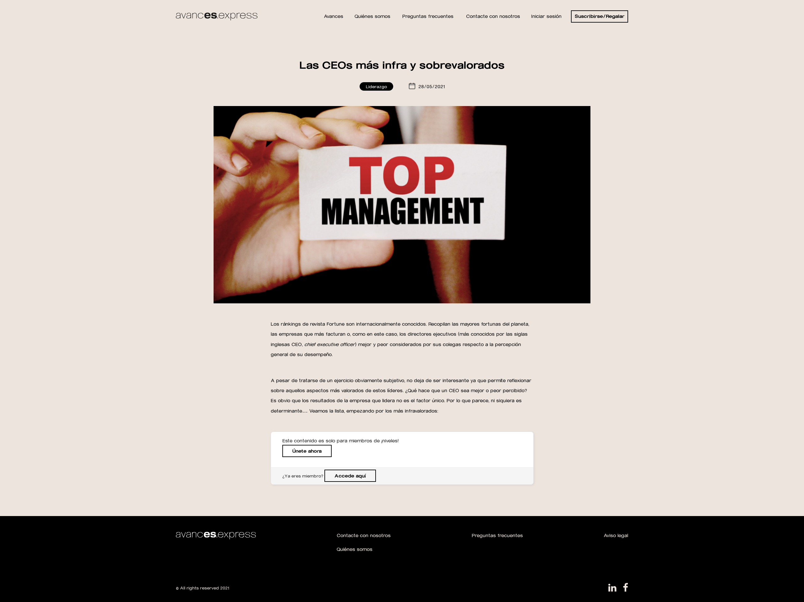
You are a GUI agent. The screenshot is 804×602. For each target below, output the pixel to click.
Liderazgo (376, 86)
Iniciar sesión (546, 16)
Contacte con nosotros (364, 535)
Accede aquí (350, 476)
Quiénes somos (354, 549)
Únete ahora (307, 451)
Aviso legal (616, 535)
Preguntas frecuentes (497, 535)
